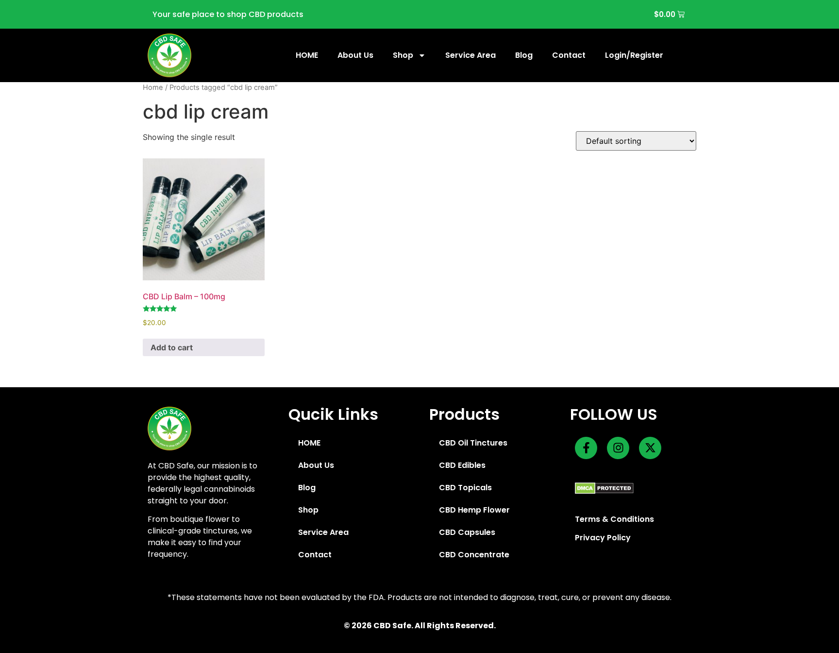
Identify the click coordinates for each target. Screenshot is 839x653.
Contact (569, 55)
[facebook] (586, 448)
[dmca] (604, 487)
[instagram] (618, 448)
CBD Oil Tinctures (473, 442)
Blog (524, 55)
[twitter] (650, 448)
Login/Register (634, 55)
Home (153, 87)
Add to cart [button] (172, 347)
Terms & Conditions (614, 519)
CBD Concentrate (474, 554)
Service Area (470, 55)
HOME (307, 55)
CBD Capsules (467, 532)
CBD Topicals (465, 487)
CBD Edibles (462, 465)
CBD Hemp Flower (474, 510)
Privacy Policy (603, 537)
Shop (403, 55)
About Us (355, 55)
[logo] (169, 55)
